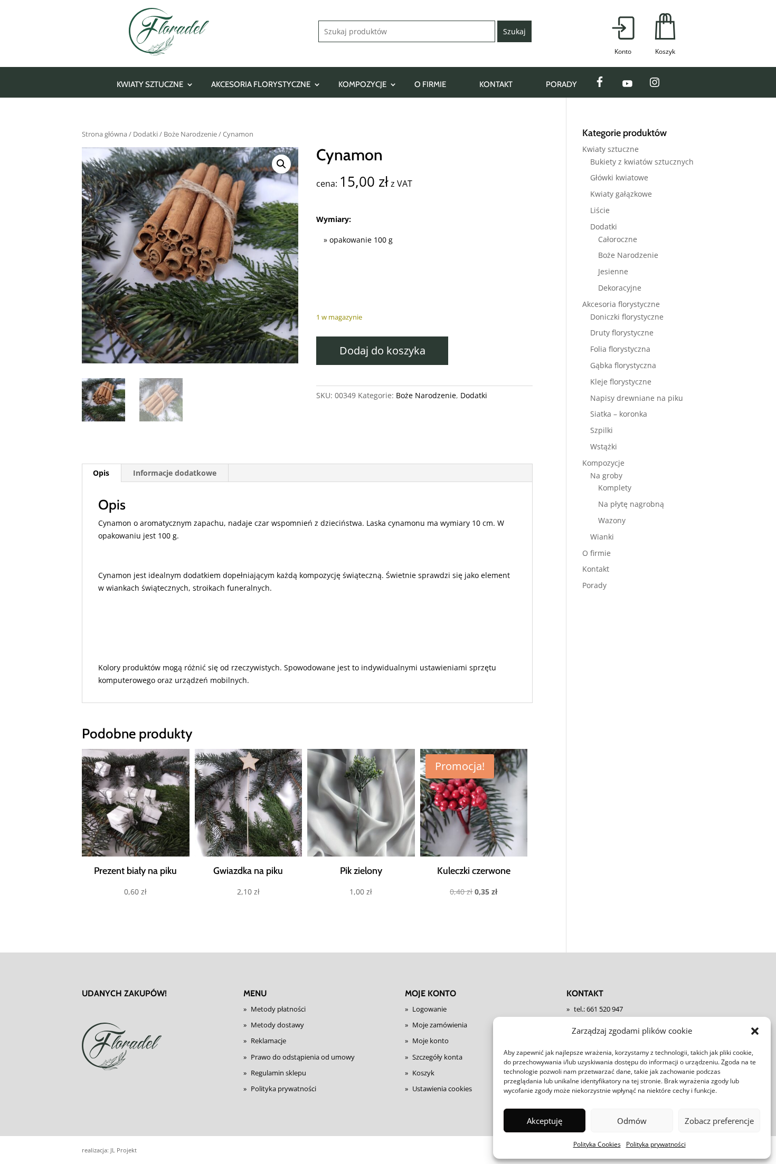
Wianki (602, 537)
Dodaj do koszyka (382, 350)
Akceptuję (544, 1120)
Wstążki (603, 446)
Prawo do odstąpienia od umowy (303, 1057)
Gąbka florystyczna (623, 365)
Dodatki (145, 134)
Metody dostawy (277, 1025)
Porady (561, 84)
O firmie (430, 84)
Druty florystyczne (622, 333)
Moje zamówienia (439, 1025)
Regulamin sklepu (278, 1073)
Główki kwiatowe (619, 177)
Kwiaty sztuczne (150, 84)
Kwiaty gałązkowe (621, 194)
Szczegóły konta (437, 1057)
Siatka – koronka (618, 414)
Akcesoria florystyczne (260, 84)
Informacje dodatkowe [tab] (174, 473)
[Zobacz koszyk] (665, 35)
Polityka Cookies (597, 1144)
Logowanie (429, 1009)
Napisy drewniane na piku (636, 398)
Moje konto (430, 1040)
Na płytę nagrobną (631, 504)
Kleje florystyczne (620, 382)
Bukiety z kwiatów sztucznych (642, 162)
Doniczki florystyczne (627, 317)
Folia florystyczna (620, 349)
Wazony (612, 520)
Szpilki (601, 430)
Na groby (606, 475)
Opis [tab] (101, 473)
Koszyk (423, 1073)
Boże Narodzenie (190, 134)
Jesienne (613, 271)
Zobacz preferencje (719, 1120)
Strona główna (104, 134)
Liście (600, 210)
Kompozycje (362, 84)
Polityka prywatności (656, 1144)
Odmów (632, 1120)
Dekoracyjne (619, 288)
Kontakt (496, 84)
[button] (755, 1031)
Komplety (614, 488)
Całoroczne (617, 239)
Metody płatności (278, 1009)
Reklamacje (268, 1040)
